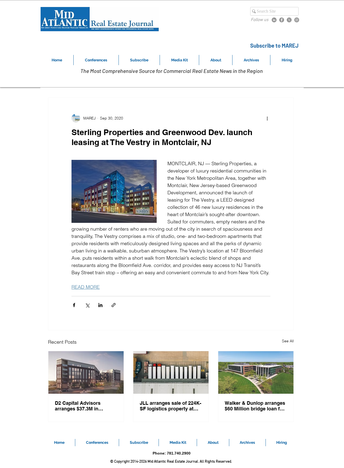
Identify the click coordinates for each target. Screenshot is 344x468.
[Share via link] (113, 305)
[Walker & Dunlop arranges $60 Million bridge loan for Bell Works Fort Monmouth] (255, 372)
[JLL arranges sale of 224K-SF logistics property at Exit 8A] (171, 372)
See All (288, 341)
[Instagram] (296, 19)
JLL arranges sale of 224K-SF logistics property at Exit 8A (170, 405)
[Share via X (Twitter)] (87, 305)
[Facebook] (281, 19)
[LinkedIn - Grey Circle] (274, 19)
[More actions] (267, 118)
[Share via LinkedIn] (100, 305)
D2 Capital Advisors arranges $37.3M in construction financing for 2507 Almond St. (85, 405)
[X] (289, 19)
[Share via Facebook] (74, 305)
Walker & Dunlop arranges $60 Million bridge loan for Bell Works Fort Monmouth (255, 405)
